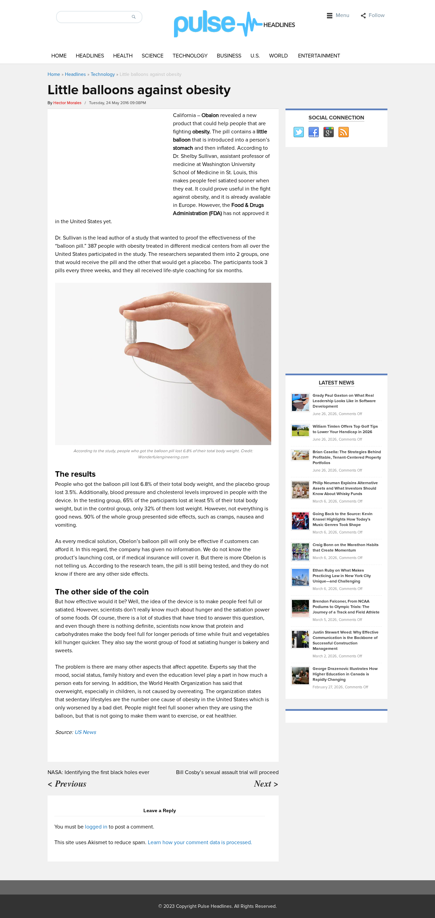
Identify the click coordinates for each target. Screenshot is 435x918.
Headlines (90, 55)
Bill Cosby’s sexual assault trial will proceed (227, 772)
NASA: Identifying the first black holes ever (98, 772)
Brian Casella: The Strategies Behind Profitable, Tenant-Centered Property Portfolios (347, 457)
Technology (190, 55)
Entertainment (319, 55)
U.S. (255, 55)
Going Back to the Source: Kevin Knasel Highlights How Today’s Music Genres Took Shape (342, 519)
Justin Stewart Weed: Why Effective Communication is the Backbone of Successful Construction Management (346, 640)
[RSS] (343, 132)
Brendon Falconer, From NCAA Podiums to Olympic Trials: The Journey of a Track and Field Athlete (346, 607)
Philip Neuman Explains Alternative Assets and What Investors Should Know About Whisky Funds (345, 488)
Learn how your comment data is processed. (200, 842)
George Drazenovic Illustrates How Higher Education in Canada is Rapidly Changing (345, 674)
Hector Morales (67, 102)
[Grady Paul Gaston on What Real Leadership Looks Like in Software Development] (300, 402)
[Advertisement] (112, 159)
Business (229, 55)
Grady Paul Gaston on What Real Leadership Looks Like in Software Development (344, 401)
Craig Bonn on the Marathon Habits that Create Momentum (346, 547)
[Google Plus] (328, 132)
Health (123, 55)
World (278, 55)
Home (59, 55)
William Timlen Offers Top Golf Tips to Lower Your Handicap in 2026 (345, 429)
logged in (96, 826)
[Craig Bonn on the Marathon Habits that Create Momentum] (300, 551)
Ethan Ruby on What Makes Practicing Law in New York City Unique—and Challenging (342, 576)
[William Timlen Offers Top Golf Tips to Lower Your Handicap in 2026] (300, 430)
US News (85, 732)
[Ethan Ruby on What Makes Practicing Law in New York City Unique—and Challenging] (300, 577)
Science (152, 55)
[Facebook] (313, 132)
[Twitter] (298, 132)
